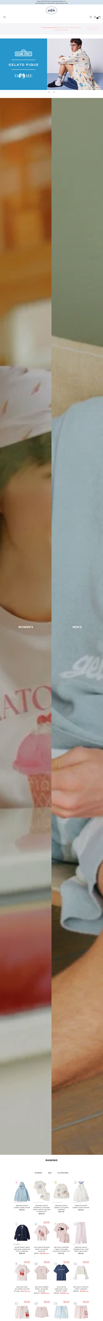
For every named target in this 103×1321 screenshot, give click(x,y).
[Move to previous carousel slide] (49, 92)
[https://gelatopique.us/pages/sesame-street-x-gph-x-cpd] (51, 64)
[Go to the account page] (94, 17)
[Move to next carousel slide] (54, 92)
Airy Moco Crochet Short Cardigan (81, 1288)
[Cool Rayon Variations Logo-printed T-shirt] (61, 1272)
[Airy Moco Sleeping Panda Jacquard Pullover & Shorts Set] (61, 1233)
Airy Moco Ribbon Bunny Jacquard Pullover (42, 1289)
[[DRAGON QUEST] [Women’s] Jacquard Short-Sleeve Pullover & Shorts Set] (42, 1191)
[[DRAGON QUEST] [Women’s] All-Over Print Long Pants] (81, 1233)
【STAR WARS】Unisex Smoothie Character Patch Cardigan (22, 1249)
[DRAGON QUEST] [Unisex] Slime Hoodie (22, 1207)
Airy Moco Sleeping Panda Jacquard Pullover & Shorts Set (61, 1249)
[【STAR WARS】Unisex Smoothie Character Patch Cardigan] (22, 1233)
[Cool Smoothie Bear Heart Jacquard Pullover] (42, 1233)
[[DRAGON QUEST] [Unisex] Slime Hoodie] (22, 1191)
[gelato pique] (51, 10)
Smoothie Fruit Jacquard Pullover (22, 1288)
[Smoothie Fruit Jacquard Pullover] (22, 1272)
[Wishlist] (90, 17)
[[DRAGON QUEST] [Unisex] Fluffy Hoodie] (81, 1191)
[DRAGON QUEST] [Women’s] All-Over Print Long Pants (81, 1249)
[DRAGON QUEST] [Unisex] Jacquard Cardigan (61, 1207)
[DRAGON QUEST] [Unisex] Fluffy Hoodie (81, 1207)
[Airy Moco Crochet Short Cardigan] (81, 1272)
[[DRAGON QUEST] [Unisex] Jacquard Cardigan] (61, 1191)
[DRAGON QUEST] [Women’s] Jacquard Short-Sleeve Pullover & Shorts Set (41, 1208)
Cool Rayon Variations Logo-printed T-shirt (61, 1289)
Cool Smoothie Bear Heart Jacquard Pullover (41, 1249)
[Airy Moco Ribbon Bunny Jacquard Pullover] (42, 1272)
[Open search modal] (5, 17)
